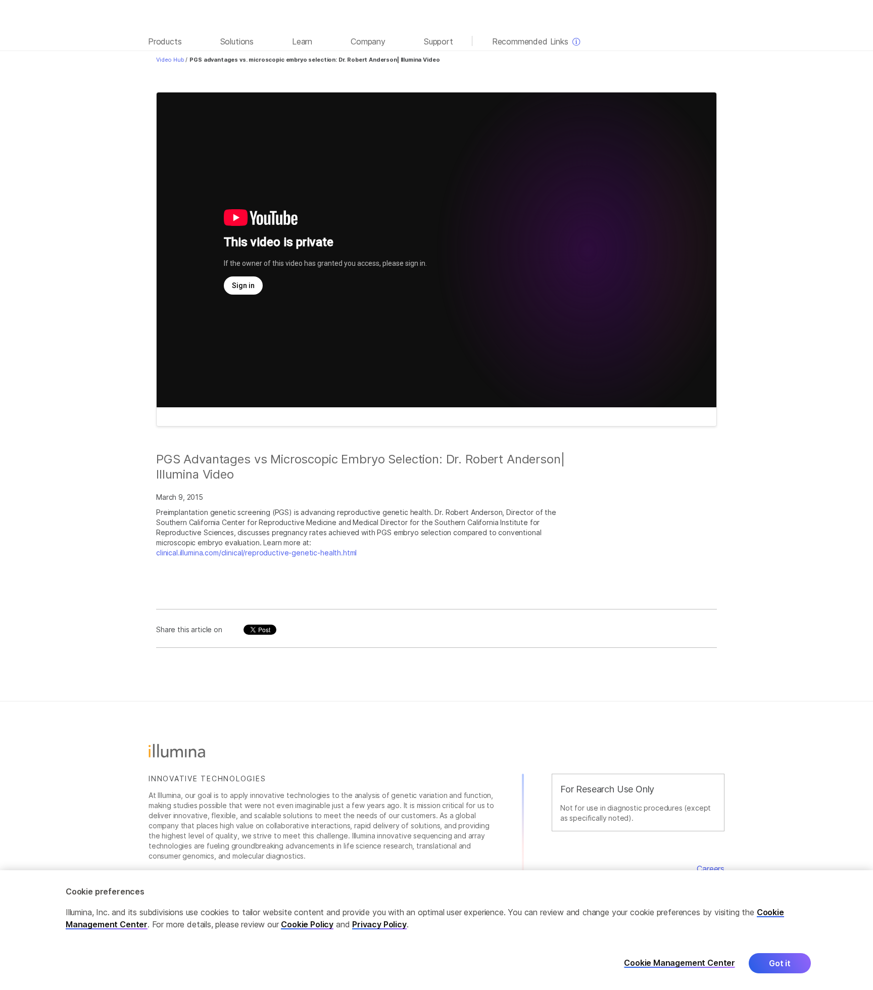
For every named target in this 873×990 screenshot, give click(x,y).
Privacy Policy (379, 924)
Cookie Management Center (679, 963)
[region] (436, 930)
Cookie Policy (307, 924)
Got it (780, 963)
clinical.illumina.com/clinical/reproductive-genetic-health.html (256, 552)
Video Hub (170, 59)
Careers (710, 869)
